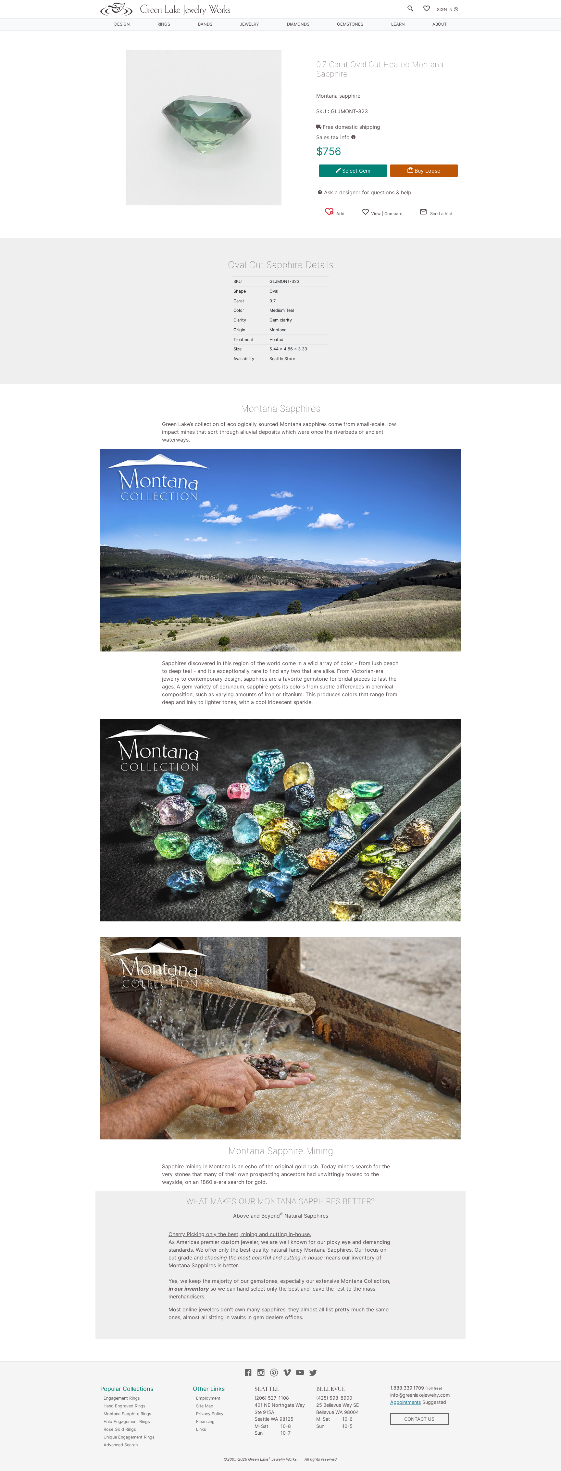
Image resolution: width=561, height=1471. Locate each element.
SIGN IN (445, 9)
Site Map (204, 1406)
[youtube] (299, 1373)
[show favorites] (426, 9)
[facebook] (248, 1373)
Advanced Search (121, 1444)
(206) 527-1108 (272, 1398)
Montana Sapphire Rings (127, 1413)
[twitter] (312, 1373)
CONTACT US (419, 1419)
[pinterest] (274, 1373)
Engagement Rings (122, 1398)
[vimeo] (286, 1373)
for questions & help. (368, 192)
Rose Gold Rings (120, 1429)
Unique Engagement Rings (129, 1437)
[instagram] (261, 1373)
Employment (208, 1398)
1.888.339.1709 (407, 1388)
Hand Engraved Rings (124, 1406)
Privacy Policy (209, 1413)
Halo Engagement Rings (127, 1421)
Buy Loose (427, 170)
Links (201, 1429)
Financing (205, 1421)
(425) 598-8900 (334, 1398)
